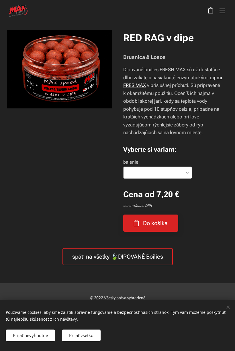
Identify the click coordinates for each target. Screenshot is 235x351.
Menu (222, 10)
